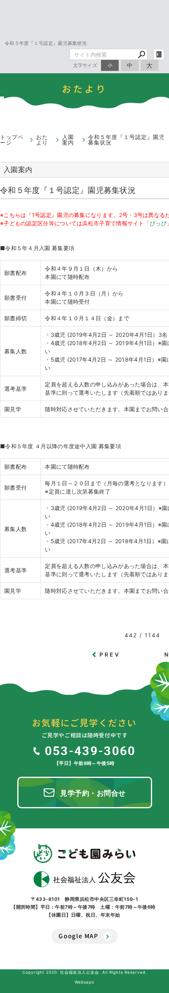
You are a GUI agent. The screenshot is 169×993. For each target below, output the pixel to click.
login (158, 54)
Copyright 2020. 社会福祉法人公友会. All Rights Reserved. (84, 972)
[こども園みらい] (84, 853)
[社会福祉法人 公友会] (84, 879)
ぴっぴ (158, 223)
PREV (110, 654)
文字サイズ (85, 65)
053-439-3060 (90, 750)
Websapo (84, 982)
